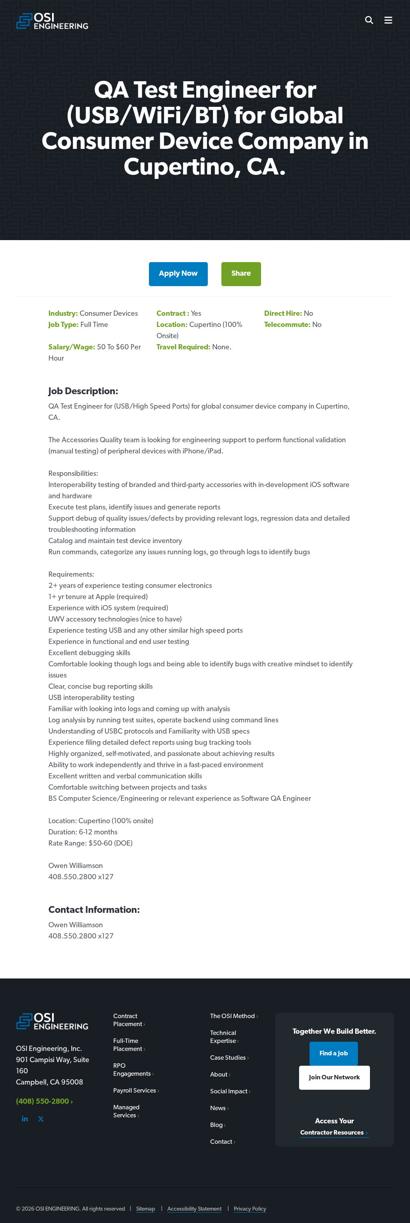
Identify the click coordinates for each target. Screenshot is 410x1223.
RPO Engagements (132, 1070)
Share (241, 274)
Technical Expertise (223, 1037)
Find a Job (334, 1054)
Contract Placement (127, 1020)
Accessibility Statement (194, 1209)
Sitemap (145, 1209)
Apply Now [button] (178, 274)
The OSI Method (232, 1016)
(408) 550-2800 (42, 1102)
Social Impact (228, 1092)
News (218, 1108)
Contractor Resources (332, 1133)
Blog (216, 1125)
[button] (385, 21)
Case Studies (228, 1058)
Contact (221, 1142)
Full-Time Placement (127, 1045)
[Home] (52, 21)
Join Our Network (334, 1078)
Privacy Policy (250, 1209)
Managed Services (126, 1112)
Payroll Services (134, 1091)
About (218, 1075)
